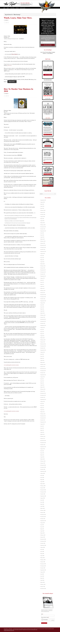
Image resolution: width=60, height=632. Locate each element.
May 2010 (42, 454)
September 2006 (43, 545)
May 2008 (42, 504)
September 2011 (43, 422)
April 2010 (42, 456)
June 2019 (42, 235)
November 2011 (43, 417)
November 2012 (43, 395)
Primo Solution (14, 54)
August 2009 (43, 473)
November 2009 (43, 467)
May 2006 (42, 553)
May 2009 (42, 479)
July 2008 (42, 500)
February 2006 (43, 559)
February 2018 (43, 265)
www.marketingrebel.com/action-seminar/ (11, 411)
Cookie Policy (10, 628)
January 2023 (43, 212)
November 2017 (43, 272)
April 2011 (42, 432)
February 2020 (43, 224)
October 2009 (43, 469)
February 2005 (43, 584)
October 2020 (43, 214)
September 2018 (43, 251)
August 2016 (43, 302)
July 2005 (42, 574)
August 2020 (43, 216)
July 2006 (42, 549)
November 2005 (43, 565)
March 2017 (43, 288)
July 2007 (42, 524)
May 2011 (42, 430)
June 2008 (42, 502)
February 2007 (43, 535)
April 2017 (42, 286)
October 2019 (43, 228)
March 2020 (43, 222)
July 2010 (42, 450)
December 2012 (43, 393)
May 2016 (42, 309)
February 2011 (43, 436)
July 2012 (42, 403)
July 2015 (42, 329)
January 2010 (43, 463)
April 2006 (42, 555)
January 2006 (43, 561)
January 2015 (43, 341)
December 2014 (43, 343)
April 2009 (42, 481)
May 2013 (42, 382)
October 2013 (43, 372)
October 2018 (43, 249)
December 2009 (43, 465)
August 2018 (43, 253)
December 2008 (43, 489)
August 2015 (43, 327)
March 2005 (43, 582)
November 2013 (43, 370)
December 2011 (43, 415)
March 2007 (43, 532)
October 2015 (43, 323)
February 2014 (43, 364)
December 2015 (43, 319)
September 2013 (43, 374)
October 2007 (43, 518)
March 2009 (43, 483)
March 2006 (43, 557)
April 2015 (42, 335)
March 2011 (43, 434)
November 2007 (43, 516)
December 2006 (43, 539)
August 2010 (43, 448)
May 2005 (42, 578)
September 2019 (43, 230)
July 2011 (42, 426)
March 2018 (43, 263)
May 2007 (42, 528)
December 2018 (43, 245)
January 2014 (43, 366)
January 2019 (43, 243)
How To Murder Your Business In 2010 (18, 90)
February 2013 (43, 389)
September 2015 (43, 325)
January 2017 (43, 292)
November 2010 (43, 442)
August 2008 (43, 498)
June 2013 (42, 380)
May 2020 (42, 218)
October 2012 (43, 397)
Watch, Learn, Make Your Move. (18, 17)
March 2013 (43, 387)
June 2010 (42, 452)
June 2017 (42, 282)
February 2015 (43, 339)
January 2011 (43, 438)
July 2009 (42, 475)
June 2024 (42, 208)
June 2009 (42, 477)
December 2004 (43, 588)
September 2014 (43, 350)
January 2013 (43, 391)
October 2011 (43, 419)
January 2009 (43, 487)
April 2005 (42, 580)
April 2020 (42, 220)
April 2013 (42, 385)
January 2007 (43, 537)
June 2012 (42, 405)
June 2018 (42, 257)
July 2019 (42, 232)
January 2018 (43, 267)
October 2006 (43, 543)
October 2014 (43, 348)
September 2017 (43, 276)
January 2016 (43, 317)
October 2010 (43, 444)
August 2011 (43, 424)
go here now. (9, 65)
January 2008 (43, 512)
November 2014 (43, 345)
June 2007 (42, 526)
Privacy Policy (6, 628)
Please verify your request (45, 617)
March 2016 (43, 313)
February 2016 (43, 315)
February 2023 (43, 210)
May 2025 (42, 204)
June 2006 (42, 551)
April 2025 (42, 206)
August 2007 (43, 522)
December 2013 (43, 368)
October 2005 (43, 567)
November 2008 (43, 491)
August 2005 (43, 572)
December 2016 (43, 294)
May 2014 (42, 358)
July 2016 (42, 304)
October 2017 (43, 274)
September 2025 (43, 200)
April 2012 (42, 409)
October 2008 (43, 493)
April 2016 (42, 311)
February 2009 (43, 485)
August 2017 (43, 278)
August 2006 (43, 547)
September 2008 (43, 496)
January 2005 (43, 586)
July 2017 (42, 280)
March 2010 (43, 459)
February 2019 (43, 241)
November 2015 (43, 321)
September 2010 (43, 446)
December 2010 (43, 440)
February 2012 (43, 413)
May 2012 (42, 407)
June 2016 (42, 306)
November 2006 (43, 541)
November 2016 (43, 296)
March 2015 (43, 337)
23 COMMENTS (6, 93)
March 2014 (43, 362)
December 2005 (43, 563)
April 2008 (42, 506)
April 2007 (42, 530)
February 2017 (43, 290)
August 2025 (43, 202)
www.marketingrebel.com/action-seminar (11, 365)
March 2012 (43, 411)
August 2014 (43, 352)
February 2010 (43, 461)
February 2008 (43, 510)
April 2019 (42, 237)
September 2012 (43, 399)
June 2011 (42, 428)
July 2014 (42, 354)
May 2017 (42, 284)
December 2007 (43, 514)
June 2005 (42, 576)
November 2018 (43, 247)
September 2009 (43, 471)
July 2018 (42, 255)
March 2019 (43, 239)
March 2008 (43, 508)
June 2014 (42, 356)
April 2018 (42, 261)
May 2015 (42, 333)
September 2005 (43, 569)
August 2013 (43, 376)
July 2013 (42, 378)
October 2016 (43, 298)
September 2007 (43, 520)
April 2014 (42, 360)
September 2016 (43, 300)
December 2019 (43, 226)
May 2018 (42, 259)
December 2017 (43, 269)
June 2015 (42, 331)
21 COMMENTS (6, 20)
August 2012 (43, 401)
